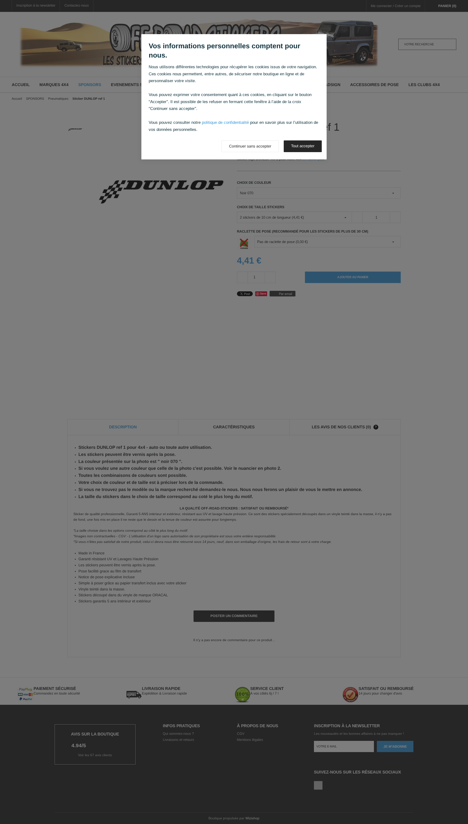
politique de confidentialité (225, 122)
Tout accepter (302, 146)
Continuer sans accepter (250, 146)
